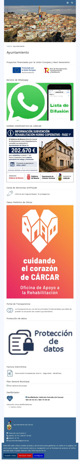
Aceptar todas (10, 456)
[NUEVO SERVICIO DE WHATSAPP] (40, 102)
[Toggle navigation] (67, 2)
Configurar (38, 456)
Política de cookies (53, 451)
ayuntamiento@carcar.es (19, 441)
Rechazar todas (25, 456)
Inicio (9, 46)
